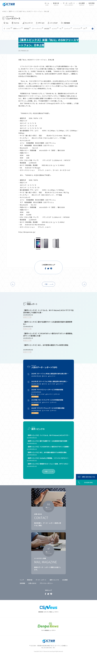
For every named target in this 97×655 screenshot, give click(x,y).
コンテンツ (68, 28)
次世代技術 (67, 23)
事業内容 (56, 4)
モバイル (16, 23)
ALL (7, 23)
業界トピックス (54, 580)
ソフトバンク (77, 28)
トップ (22, 580)
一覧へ (46, 284)
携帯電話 (27, 28)
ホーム (47, 4)
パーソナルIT (53, 23)
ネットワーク (29, 23)
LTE (85, 28)
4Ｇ (61, 28)
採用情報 (92, 4)
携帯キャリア (18, 28)
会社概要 (82, 4)
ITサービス (41, 23)
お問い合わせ (32, 583)
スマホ (9, 28)
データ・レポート (69, 4)
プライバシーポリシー (46, 583)
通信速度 (47, 28)
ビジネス (55, 28)
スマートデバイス (37, 28)
